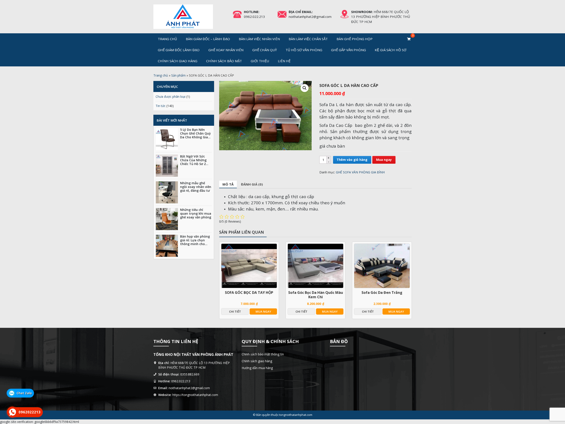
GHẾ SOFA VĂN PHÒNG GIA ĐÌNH (360, 172)
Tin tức (161, 106)
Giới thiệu (260, 61)
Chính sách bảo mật (224, 61)
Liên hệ (284, 61)
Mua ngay (384, 160)
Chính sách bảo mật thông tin (263, 354)
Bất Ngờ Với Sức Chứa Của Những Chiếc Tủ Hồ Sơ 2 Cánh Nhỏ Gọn (193, 161)
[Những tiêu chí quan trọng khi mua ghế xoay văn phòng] (167, 219)
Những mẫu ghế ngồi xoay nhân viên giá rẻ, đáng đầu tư (195, 187)
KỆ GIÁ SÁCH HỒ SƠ (390, 50)
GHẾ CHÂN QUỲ (264, 50)
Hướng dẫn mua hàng (257, 368)
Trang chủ (167, 39)
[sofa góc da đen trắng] (382, 266)
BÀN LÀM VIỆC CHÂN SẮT (308, 39)
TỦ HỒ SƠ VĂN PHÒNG (304, 50)
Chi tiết (235, 311)
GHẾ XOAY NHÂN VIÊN (225, 50)
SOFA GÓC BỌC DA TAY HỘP (249, 292)
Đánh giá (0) (252, 184)
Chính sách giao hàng (177, 61)
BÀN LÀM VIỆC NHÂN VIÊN (259, 39)
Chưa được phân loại (170, 96)
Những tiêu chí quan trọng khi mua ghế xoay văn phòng (195, 213)
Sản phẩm (178, 75)
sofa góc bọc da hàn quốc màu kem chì (315, 294)
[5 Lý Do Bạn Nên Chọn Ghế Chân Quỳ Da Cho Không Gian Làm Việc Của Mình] (167, 139)
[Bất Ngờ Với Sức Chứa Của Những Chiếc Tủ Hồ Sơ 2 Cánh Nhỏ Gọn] (167, 166)
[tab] (228, 184)
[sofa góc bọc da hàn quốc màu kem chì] (315, 266)
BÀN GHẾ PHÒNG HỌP (355, 39)
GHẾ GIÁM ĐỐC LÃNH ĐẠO (179, 50)
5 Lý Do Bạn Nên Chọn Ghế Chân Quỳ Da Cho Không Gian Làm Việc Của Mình (195, 135)
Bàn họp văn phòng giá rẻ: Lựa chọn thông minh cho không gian (195, 242)
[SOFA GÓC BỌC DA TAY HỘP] (249, 266)
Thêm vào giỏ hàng (352, 160)
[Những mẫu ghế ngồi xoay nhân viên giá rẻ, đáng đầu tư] (167, 192)
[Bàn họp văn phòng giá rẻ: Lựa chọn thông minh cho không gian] (167, 246)
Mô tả (228, 184)
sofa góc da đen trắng (382, 292)
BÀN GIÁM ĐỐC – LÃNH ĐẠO (208, 39)
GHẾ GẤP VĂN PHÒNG (348, 50)
